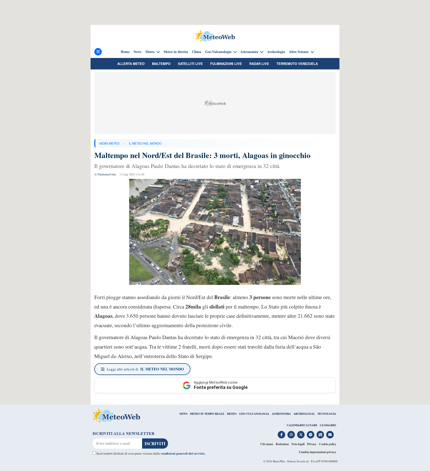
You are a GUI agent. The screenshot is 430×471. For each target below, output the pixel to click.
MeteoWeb (279, 461)
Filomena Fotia (107, 174)
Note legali (298, 444)
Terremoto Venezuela (297, 63)
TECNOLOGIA (326, 414)
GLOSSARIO (328, 425)
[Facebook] (281, 434)
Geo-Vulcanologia (218, 51)
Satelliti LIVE (190, 63)
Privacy (312, 444)
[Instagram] (291, 434)
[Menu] (98, 51)
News (137, 51)
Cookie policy (327, 444)
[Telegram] (310, 434)
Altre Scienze (299, 51)
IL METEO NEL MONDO (145, 143)
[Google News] (320, 434)
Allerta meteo (131, 63)
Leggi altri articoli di (145, 369)
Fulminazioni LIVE (226, 63)
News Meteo (109, 143)
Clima (196, 51)
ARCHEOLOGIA (304, 414)
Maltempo (161, 63)
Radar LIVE (259, 63)
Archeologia (276, 51)
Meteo (150, 51)
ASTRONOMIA (281, 414)
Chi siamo (266, 444)
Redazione (282, 444)
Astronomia (249, 51)
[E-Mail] (330, 434)
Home (125, 51)
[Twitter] (301, 434)
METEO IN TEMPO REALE (207, 414)
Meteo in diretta (175, 51)
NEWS (183, 414)
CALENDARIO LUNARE (302, 425)
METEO (232, 414)
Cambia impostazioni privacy (317, 452)
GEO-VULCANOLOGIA (254, 414)
